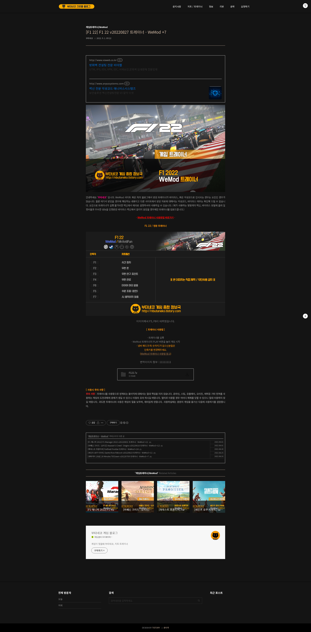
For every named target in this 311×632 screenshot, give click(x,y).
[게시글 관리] (102, 422)
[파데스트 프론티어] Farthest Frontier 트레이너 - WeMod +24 (113, 449)
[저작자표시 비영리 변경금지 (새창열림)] (124, 422)
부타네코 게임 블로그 (104, 533)
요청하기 (245, 6)
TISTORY (156, 627)
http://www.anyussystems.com (106, 83)
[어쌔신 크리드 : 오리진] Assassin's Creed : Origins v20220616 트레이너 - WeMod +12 (124, 445)
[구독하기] (305, 316)
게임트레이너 (93, 436)
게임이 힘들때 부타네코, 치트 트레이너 (109, 543)
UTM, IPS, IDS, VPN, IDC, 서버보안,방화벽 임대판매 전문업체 (123, 69)
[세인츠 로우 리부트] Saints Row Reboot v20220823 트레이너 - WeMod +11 (120, 452)
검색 (199, 601)
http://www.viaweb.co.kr (102, 60)
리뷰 (222, 6)
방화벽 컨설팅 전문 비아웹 (105, 65)
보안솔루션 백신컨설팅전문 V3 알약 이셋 (111, 93)
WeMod (104, 436)
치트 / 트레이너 (195, 6)
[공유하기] (98, 422)
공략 (232, 6)
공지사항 (177, 6)
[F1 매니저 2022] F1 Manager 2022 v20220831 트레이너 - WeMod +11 (118, 442)
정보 (211, 6)
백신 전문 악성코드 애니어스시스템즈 (112, 88)
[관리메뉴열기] (305, 5)
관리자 (166, 627)
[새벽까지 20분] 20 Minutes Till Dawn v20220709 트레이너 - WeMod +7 (118, 456)
